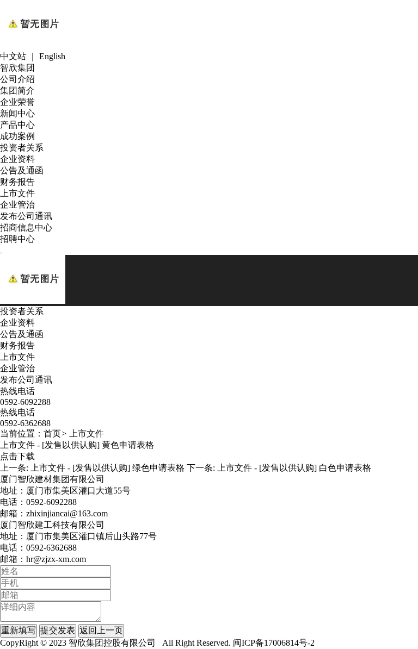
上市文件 (17, 193)
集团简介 (17, 90)
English (52, 56)
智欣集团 (17, 67)
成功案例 (17, 136)
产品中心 (17, 124)
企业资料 (17, 159)
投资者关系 (22, 147)
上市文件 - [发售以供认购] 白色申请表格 (294, 467)
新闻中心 (17, 113)
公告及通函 (22, 170)
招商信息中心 (26, 227)
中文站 (13, 56)
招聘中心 (17, 239)
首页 (52, 433)
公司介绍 (17, 79)
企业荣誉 (17, 102)
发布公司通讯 (26, 216)
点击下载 (17, 456)
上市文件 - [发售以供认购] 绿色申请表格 (107, 467)
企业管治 (17, 204)
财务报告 (17, 181)
